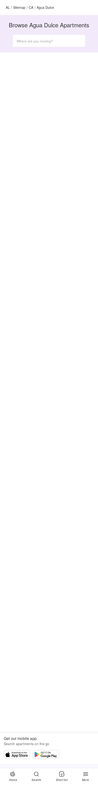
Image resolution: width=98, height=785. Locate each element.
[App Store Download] (17, 755)
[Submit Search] (79, 41)
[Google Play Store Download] (46, 755)
